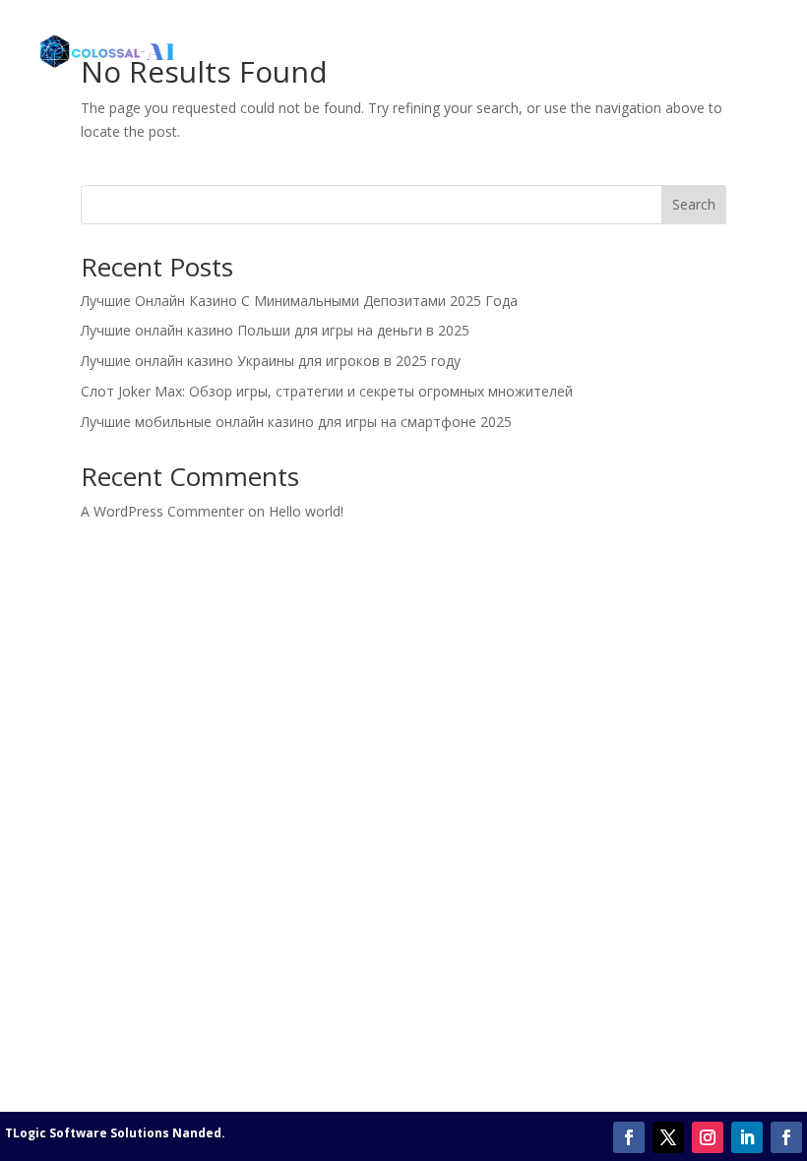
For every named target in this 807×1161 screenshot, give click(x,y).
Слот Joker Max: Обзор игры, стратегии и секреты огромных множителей (327, 391)
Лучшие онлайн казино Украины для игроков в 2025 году (271, 360)
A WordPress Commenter (162, 511)
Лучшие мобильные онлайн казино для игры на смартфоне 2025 (296, 421)
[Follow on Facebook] (629, 1137)
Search (693, 204)
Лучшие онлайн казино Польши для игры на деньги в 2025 (275, 330)
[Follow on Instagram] (707, 1137)
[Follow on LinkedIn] (747, 1137)
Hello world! (306, 511)
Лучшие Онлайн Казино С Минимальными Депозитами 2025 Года (299, 300)
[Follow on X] (668, 1137)
